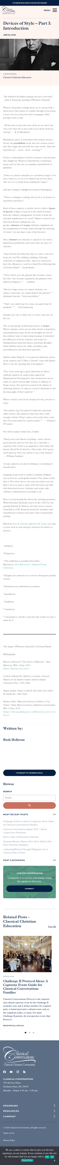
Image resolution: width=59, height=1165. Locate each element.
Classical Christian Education (17, 77)
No (52, 1157)
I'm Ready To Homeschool (29, 773)
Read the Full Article (13, 1026)
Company (9, 1116)
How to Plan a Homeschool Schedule (21, 837)
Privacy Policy (9, 1140)
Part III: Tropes (40, 524)
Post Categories (14, 860)
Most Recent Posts (15, 814)
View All (52, 927)
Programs (10, 1105)
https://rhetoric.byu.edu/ (16, 669)
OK (47, 1157)
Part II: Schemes (20, 524)
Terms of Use (9, 1133)
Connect (29, 888)
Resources (11, 1111)
